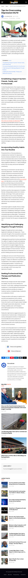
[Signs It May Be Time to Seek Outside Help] (4, 561)
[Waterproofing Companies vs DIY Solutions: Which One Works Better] (4, 527)
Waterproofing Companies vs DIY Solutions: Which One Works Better (17, 526)
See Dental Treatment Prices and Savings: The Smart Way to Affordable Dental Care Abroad (17, 543)
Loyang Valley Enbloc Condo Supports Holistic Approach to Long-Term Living (17, 552)
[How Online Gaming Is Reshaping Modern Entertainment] (4, 502)
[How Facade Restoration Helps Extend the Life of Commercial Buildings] (4, 485)
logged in (11, 468)
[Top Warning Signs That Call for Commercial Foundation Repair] (14, 421)
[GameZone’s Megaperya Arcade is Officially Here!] (4, 510)
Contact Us (23, 574)
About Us (10, 574)
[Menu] (2, 2)
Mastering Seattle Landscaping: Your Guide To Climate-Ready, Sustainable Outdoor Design (17, 493)
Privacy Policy (16, 574)
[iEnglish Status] (14, 2)
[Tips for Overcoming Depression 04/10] (14, 29)
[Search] (26, 2)
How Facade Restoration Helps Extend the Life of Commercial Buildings (17, 484)
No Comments (5, 18)
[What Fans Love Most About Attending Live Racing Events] (14, 445)
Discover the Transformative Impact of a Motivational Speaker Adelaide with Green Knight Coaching (13, 407)
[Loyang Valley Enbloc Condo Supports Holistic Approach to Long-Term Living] (4, 553)
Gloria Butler (8, 16)
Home (5, 574)
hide (10, 60)
